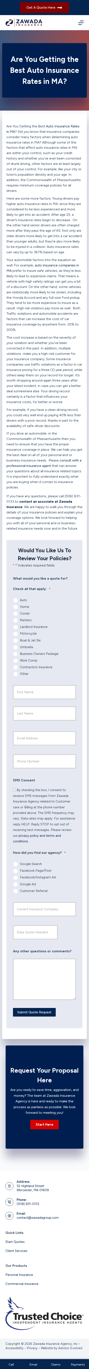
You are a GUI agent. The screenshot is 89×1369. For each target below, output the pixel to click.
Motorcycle (28, 633)
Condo (25, 613)
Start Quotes (15, 1242)
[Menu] (81, 22)
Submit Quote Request (34, 1012)
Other (24, 674)
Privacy (32, 1348)
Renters (26, 620)
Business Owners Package (39, 654)
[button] (44, 1124)
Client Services (16, 1251)
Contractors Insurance (36, 667)
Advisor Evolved (70, 1348)
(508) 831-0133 (28, 1204)
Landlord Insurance (34, 627)
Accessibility (14, 1348)
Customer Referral (34, 891)
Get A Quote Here (40, 7)
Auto (23, 600)
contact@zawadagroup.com (38, 1218)
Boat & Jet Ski (30, 640)
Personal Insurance (19, 1275)
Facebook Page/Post (35, 871)
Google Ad (28, 884)
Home (24, 607)
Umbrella (26, 647)
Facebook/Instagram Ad (38, 877)
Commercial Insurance (21, 1284)
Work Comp (28, 660)
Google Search (31, 864)
